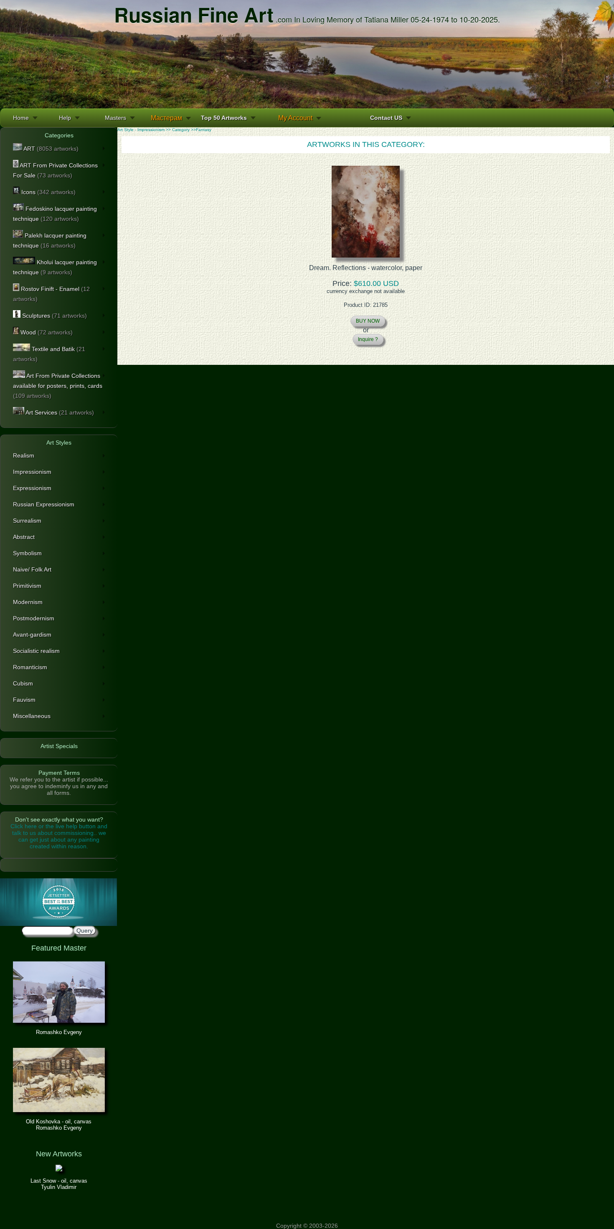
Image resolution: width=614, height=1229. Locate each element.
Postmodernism (33, 618)
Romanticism (30, 667)
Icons (48, 192)
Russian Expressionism (43, 504)
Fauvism (24, 699)
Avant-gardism (32, 634)
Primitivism (27, 585)
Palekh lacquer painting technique (49, 240)
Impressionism (32, 471)
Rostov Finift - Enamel (51, 294)
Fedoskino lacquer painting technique (55, 213)
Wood (46, 332)
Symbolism (27, 553)
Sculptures (53, 315)
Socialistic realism (36, 650)
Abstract (24, 537)
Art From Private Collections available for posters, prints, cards (57, 385)
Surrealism (27, 520)
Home (21, 117)
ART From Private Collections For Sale (55, 170)
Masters (115, 117)
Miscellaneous (32, 716)
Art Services (59, 412)
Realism (23, 455)
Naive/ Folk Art (32, 569)
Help (65, 117)
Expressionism (32, 488)
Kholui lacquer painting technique (55, 267)
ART (50, 148)
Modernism (28, 602)
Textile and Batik (49, 354)
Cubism (23, 683)
